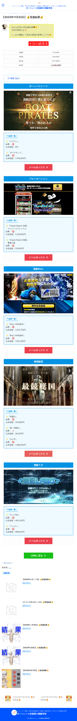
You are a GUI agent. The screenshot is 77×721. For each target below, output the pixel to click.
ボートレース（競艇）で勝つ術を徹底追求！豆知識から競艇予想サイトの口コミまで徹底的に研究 (42, 711)
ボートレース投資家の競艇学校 (39, 8)
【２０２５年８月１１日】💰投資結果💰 (37, 602)
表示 (17, 78)
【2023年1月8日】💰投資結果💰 (35, 648)
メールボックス (37, 167)
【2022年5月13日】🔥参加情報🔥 (35, 670)
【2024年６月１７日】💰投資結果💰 (36, 579)
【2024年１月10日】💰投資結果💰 (35, 625)
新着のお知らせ (8, 563)
